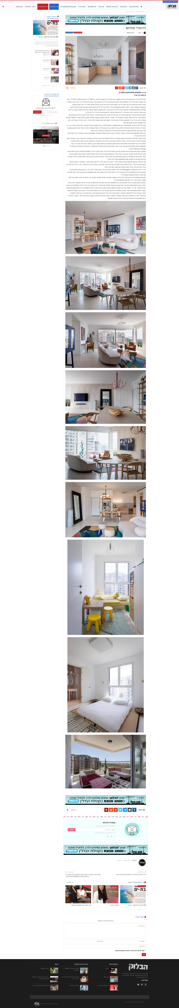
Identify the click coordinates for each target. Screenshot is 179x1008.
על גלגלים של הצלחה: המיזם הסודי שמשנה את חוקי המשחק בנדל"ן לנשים (42, 52)
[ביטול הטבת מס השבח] (114, 988)
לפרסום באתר (123, 6)
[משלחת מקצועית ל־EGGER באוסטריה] (84, 971)
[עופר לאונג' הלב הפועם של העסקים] (78, 894)
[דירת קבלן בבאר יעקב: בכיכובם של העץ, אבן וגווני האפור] (54, 979)
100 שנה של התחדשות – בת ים (48, 37)
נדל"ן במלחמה (46, 141)
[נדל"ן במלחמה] (46, 135)
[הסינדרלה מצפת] (54, 971)
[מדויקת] (114, 971)
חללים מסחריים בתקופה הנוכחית (41, 985)
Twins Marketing (53, 1003)
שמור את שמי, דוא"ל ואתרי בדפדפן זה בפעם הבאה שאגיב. (129, 950)
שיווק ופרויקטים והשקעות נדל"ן (68, 6)
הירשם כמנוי (37, 112)
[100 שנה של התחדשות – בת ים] (133, 894)
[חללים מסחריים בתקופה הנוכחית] (54, 988)
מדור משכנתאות (92, 6)
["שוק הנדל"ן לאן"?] (84, 988)
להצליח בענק (46, 60)
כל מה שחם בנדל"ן (43, 6)
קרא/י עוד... (144, 980)
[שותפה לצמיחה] (105, 894)
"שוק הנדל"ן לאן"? (74, 985)
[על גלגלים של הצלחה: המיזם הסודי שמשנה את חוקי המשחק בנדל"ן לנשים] (55, 53)
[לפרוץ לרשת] (55, 71)
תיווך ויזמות (101, 6)
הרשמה (72, 829)
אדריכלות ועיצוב (54, 6)
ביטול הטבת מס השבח (103, 985)
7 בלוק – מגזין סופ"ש (30, 6)
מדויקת (107, 968)
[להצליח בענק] (55, 62)
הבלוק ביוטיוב (19, 6)
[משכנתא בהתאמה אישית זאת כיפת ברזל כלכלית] (84, 979)
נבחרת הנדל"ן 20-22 (112, 6)
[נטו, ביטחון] (55, 79)
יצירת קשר (158, 2)
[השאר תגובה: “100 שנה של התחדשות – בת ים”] (34, 40)
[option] (46, 136)
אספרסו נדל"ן (81, 6)
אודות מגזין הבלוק (133, 6)
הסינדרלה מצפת (45, 968)
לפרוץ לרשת (46, 68)
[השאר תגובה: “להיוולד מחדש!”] (67, 87)
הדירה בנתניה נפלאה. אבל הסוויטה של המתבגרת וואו (131, 874)
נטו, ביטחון (47, 77)
